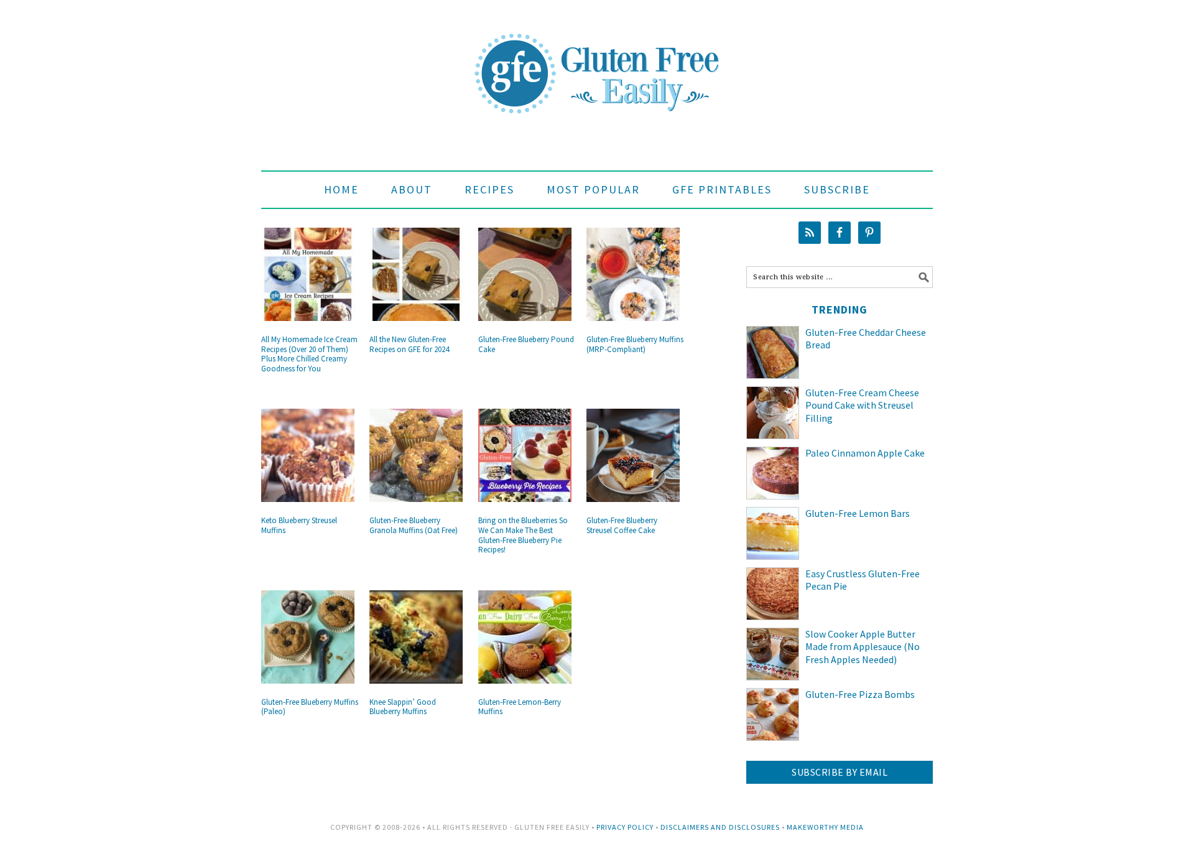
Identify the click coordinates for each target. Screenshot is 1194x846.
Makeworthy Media (825, 827)
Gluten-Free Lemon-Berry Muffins (519, 707)
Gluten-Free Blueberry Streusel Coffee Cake (621, 525)
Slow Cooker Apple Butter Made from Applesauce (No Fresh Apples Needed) (862, 647)
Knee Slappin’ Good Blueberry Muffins (402, 707)
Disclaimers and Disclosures (720, 827)
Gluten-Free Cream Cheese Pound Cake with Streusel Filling (862, 405)
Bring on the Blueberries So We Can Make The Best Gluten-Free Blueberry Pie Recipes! (523, 535)
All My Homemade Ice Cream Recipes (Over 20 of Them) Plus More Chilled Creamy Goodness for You (309, 354)
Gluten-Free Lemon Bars (857, 513)
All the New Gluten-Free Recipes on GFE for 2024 (409, 344)
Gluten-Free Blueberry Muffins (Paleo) (309, 707)
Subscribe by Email (839, 772)
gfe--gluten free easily (597, 63)
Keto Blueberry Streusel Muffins (299, 525)
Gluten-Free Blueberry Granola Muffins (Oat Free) (413, 525)
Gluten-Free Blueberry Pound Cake (526, 344)
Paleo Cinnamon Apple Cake (865, 453)
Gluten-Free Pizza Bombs (860, 694)
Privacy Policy (625, 827)
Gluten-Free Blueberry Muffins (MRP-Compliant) (634, 344)
